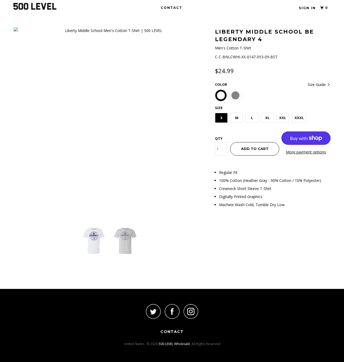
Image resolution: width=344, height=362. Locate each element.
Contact (171, 8)
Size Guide (317, 84)
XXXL (299, 117)
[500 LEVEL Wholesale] (41, 6)
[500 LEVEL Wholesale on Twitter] (153, 311)
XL (267, 117)
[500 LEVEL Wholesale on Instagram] (191, 311)
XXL (282, 117)
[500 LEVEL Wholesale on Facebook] (172, 311)
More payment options (306, 152)
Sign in (307, 8)
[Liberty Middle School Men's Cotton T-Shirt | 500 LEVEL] (111, 30)
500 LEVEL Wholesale (174, 344)
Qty (219, 138)
